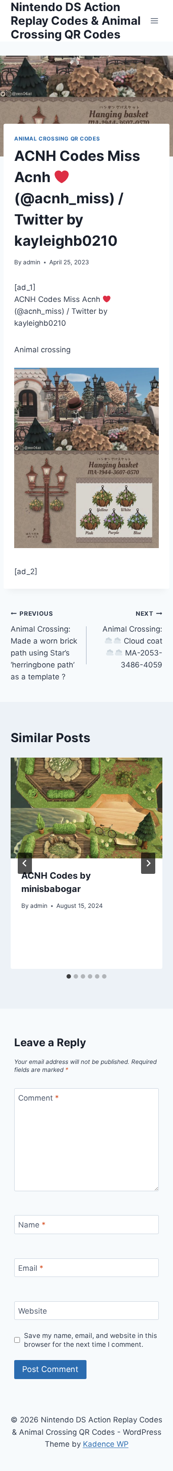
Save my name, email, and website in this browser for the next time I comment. (90, 1340)
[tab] (69, 976)
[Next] (148, 863)
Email (30, 1268)
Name (32, 1224)
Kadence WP (106, 1444)
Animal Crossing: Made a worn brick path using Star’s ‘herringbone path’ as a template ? (44, 645)
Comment (38, 1098)
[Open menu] (154, 20)
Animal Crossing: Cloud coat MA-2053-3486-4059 (132, 639)
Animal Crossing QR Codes (57, 138)
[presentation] (86, 808)
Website (32, 1311)
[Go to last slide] (25, 863)
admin (31, 262)
